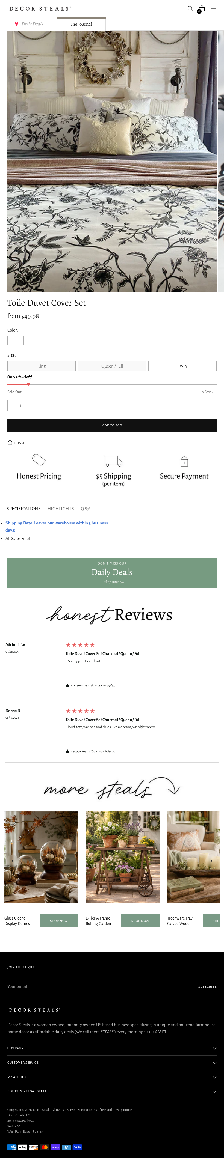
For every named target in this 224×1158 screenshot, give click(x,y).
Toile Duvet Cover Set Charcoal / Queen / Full (103, 654)
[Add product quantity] (12, 405)
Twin (182, 366)
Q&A (86, 508)
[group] (112, 669)
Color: (12, 330)
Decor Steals (41, 1110)
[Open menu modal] (213, 8)
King (41, 366)
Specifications (24, 508)
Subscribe (207, 987)
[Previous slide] (13, 861)
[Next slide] (211, 861)
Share (19, 443)
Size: (11, 355)
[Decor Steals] (40, 8)
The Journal (81, 24)
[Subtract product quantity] (29, 405)
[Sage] (15, 340)
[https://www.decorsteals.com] (112, 573)
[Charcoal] (34, 340)
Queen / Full (112, 366)
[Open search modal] (190, 8)
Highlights (61, 508)
